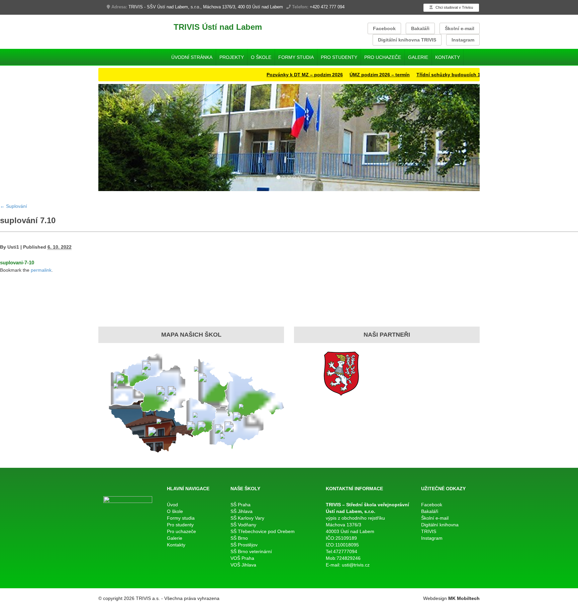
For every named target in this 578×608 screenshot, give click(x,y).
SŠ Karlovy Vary (247, 518)
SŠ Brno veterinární (251, 551)
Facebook (384, 28)
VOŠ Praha (242, 558)
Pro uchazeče (382, 57)
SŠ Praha (240, 504)
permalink (41, 270)
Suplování (13, 206)
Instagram (463, 39)
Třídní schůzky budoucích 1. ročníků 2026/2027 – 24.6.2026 (468, 74)
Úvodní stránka (191, 57)
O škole (261, 57)
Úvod (172, 504)
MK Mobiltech (464, 598)
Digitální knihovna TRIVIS (407, 39)
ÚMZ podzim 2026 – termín (364, 74)
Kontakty (447, 57)
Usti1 (13, 247)
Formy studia (296, 57)
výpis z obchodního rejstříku (355, 518)
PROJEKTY (231, 57)
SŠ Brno (239, 538)
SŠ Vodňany (243, 524)
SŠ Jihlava (241, 511)
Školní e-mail (459, 28)
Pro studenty (339, 57)
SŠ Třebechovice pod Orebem (262, 531)
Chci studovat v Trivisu (454, 7)
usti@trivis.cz (356, 565)
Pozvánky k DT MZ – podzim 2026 (289, 74)
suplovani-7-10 (17, 262)
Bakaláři (420, 28)
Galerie (418, 57)
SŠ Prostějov (244, 544)
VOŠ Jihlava (243, 565)
